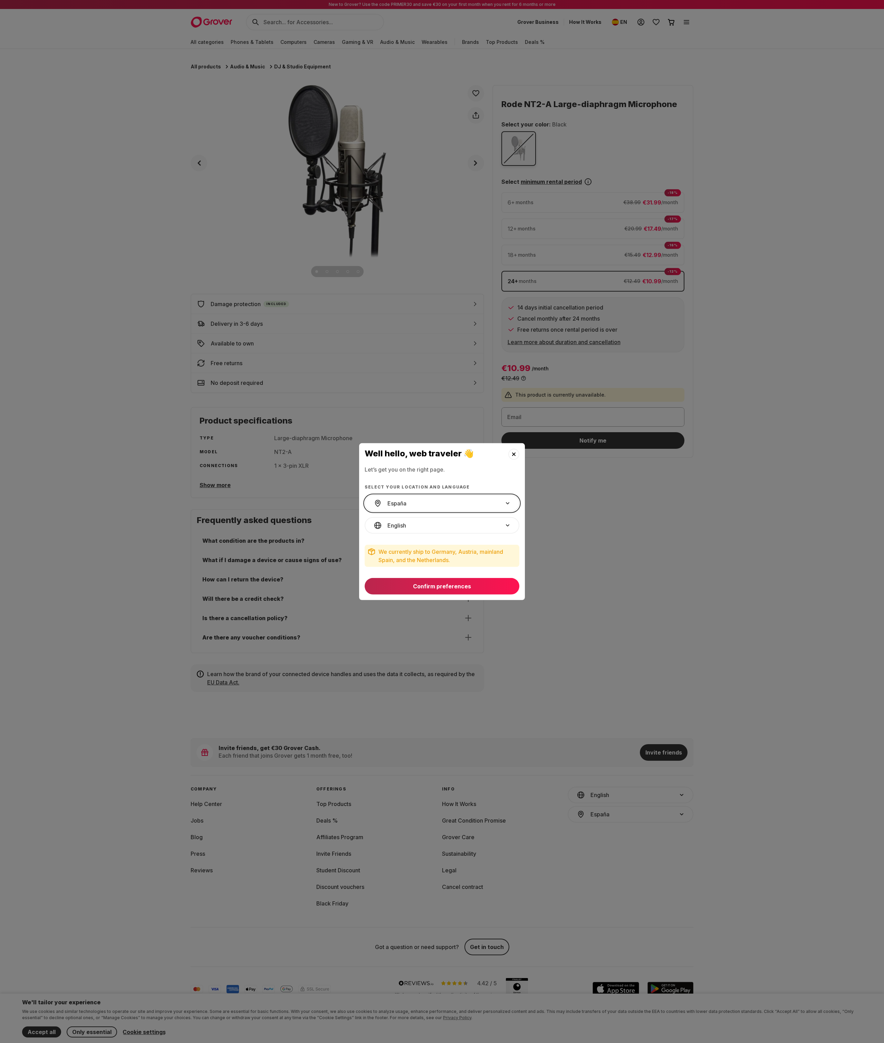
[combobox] (442, 503)
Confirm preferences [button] (442, 586)
